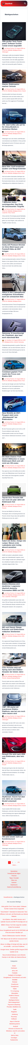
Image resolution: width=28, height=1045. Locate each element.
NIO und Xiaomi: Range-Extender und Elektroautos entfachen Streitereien (13, 629)
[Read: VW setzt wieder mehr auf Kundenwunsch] (14, 828)
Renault (4, 764)
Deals (14, 966)
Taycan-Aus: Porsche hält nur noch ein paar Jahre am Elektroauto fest (13, 500)
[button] (25, 4)
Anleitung (15, 1014)
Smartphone (15, 986)
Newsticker (14, 871)
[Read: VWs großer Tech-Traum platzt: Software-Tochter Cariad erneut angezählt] (14, 31)
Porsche (4, 508)
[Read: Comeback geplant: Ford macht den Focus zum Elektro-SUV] (14, 364)
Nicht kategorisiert (14, 1002)
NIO (23, 636)
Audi (23, 173)
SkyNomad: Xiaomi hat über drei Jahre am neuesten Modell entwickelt (13, 799)
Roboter (14, 982)
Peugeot (4, 425)
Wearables (14, 993)
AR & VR (15, 970)
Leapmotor (4, 212)
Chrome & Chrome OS (15, 1028)
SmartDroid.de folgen (14, 873)
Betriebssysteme (15, 1024)
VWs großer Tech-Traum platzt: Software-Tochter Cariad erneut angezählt (12, 43)
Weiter (14, 865)
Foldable (14, 973)
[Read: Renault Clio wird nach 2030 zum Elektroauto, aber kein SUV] (14, 745)
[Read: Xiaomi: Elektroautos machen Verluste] (14, 76)
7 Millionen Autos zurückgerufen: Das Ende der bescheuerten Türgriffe (13, 204)
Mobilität (10, 50)
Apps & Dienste (15, 1021)
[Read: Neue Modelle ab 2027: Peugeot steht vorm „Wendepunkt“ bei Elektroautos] (14, 404)
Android (16, 342)
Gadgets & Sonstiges (14, 975)
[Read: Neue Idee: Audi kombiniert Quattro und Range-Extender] (14, 158)
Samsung (21, 342)
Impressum (14, 885)
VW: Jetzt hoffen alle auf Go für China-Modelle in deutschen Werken (13, 127)
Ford (23, 380)
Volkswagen (5, 52)
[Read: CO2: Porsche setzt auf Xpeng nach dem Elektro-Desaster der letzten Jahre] (14, 660)
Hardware (14, 968)
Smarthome (14, 984)
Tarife (14, 1009)
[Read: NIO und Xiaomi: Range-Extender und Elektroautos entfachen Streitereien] (14, 619)
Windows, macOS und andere (15, 1031)
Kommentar (14, 998)
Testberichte (14, 1040)
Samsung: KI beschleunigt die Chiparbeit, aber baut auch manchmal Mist (13, 335)
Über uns (14, 880)
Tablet (15, 988)
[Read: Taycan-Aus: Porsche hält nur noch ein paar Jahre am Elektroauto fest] (14, 489)
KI (14, 1033)
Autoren (14, 882)
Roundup (14, 1016)
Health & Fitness (14, 995)
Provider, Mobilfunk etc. (14, 1007)
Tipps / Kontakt (14, 878)
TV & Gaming (15, 991)
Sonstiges (14, 1037)
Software (14, 1019)
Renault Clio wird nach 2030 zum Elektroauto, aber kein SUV (13, 756)
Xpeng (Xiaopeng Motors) (13, 678)
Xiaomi (24, 91)
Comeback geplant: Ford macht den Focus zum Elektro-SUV (12, 374)
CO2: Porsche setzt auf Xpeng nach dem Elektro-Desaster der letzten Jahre (12, 670)
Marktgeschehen (17, 50)
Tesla (9, 212)
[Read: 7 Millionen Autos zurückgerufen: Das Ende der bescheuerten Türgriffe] (14, 195)
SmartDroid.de (8, 897)
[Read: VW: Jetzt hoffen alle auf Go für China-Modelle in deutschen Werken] (14, 116)
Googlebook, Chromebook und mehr (14, 977)
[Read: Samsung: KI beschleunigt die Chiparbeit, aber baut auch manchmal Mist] (14, 325)
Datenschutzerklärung (14, 887)
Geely (23, 255)
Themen (14, 875)
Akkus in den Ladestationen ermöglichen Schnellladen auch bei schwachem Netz (13, 294)
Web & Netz (14, 1035)
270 (19, 862)
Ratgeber (14, 1011)
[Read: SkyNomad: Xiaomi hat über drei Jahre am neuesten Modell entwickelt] (14, 788)
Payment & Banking (14, 1004)
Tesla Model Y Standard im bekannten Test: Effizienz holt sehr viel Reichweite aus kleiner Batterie (14, 914)
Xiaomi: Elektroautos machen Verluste (14, 935)
